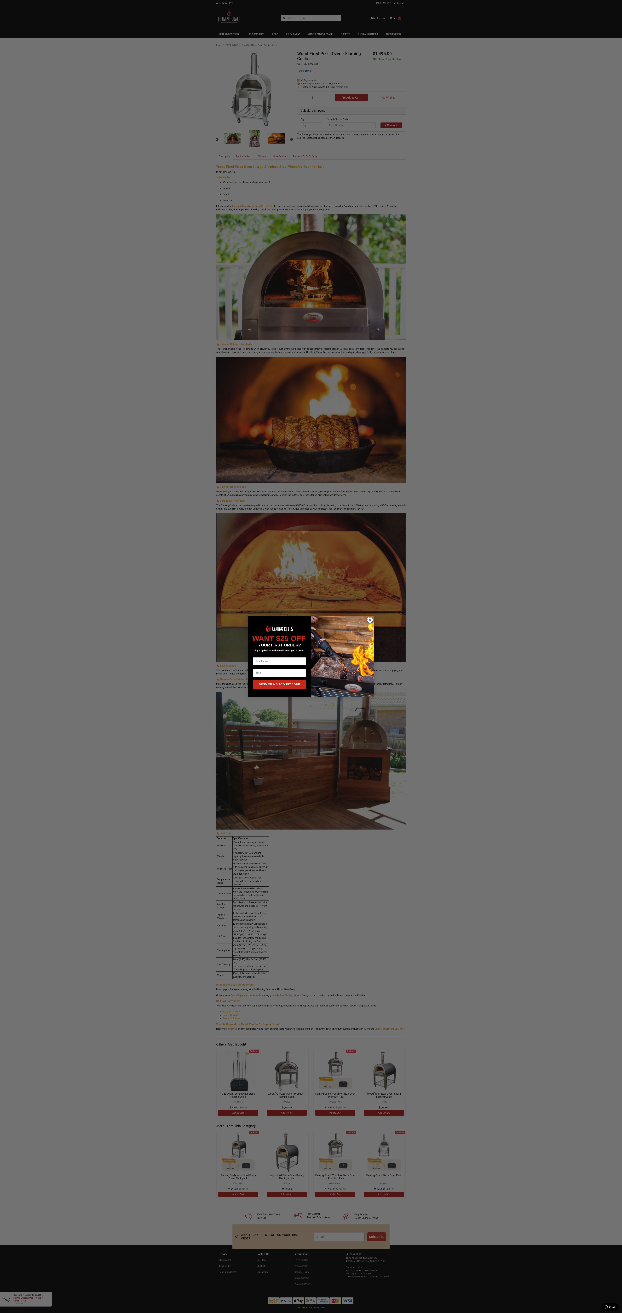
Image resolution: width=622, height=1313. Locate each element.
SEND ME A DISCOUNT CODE (279, 684)
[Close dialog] (370, 620)
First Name (259, 654)
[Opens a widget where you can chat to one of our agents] (610, 1307)
